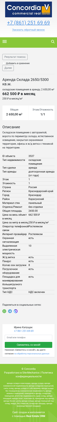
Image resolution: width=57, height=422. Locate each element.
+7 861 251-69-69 (24, 330)
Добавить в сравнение (18, 63)
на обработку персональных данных (31, 353)
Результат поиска (14, 56)
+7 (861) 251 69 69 (28, 23)
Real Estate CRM (35, 416)
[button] (28, 29)
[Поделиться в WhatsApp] (4, 311)
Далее (8, 67)
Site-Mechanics (30, 372)
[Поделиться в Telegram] (10, 311)
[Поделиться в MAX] (16, 311)
